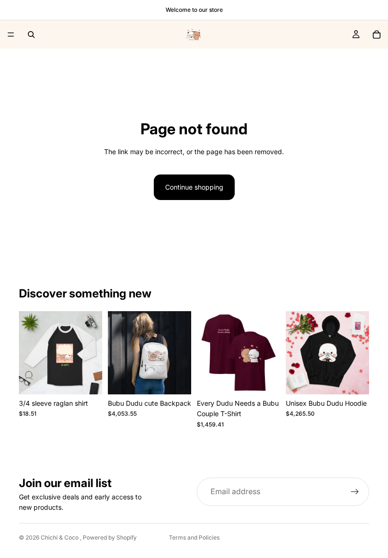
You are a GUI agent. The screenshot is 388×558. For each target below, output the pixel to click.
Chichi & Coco (60, 537)
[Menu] (11, 34)
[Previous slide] (29, 352)
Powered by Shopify (110, 537)
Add (184, 379)
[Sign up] (355, 492)
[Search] (31, 34)
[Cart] (376, 34)
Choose (95, 379)
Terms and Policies (194, 537)
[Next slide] (91, 352)
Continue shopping (194, 187)
